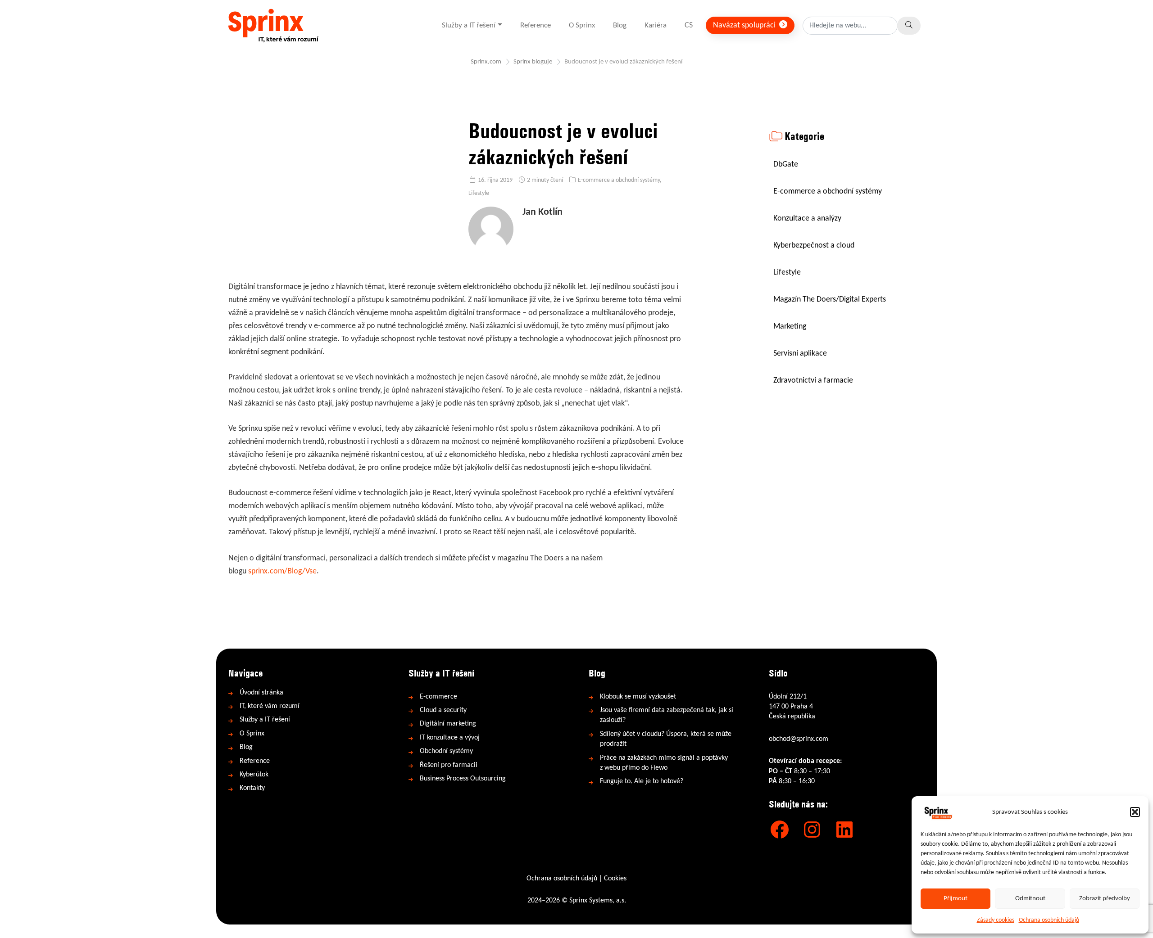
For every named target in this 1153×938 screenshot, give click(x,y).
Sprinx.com (486, 62)
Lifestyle (478, 193)
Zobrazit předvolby (1104, 898)
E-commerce (438, 696)
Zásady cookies (995, 920)
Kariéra (656, 25)
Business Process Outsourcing (463, 778)
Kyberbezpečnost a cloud (813, 245)
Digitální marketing (448, 723)
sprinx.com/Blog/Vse (282, 571)
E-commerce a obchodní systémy (619, 180)
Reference (535, 25)
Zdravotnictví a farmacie (813, 380)
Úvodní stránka (261, 692)
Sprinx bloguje (532, 62)
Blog (619, 25)
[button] (1134, 811)
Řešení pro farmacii (448, 765)
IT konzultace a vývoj (450, 737)
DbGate (785, 164)
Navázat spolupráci (745, 25)
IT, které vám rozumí (270, 706)
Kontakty (252, 788)
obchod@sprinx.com (798, 739)
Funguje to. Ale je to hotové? (641, 781)
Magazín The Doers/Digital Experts (829, 299)
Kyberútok (254, 774)
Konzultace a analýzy (807, 218)
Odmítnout (1030, 898)
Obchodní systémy (446, 751)
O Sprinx (582, 25)
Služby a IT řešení (468, 25)
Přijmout (955, 898)
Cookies (615, 878)
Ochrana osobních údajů (1049, 920)
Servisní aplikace (800, 353)
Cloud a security (443, 710)
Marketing (789, 326)
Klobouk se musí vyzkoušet (638, 696)
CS (689, 25)
